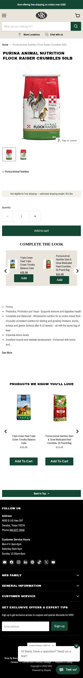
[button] (9, 154)
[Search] (76, 26)
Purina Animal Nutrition (17, 171)
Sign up (59, 626)
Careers (14, 662)
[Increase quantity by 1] (35, 216)
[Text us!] (68, 670)
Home (5, 44)
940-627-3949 (17, 530)
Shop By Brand (11, 658)
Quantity (6, 207)
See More (7, 353)
